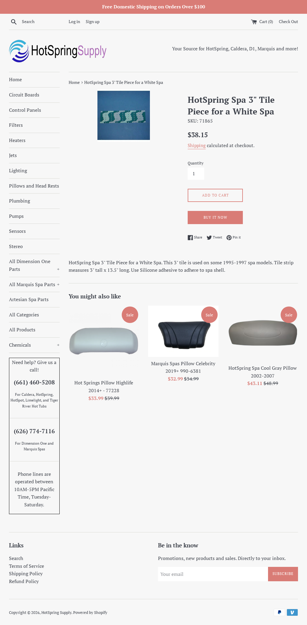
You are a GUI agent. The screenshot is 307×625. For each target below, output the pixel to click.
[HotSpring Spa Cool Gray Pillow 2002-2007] (263, 333)
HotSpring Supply (56, 612)
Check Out (288, 21)
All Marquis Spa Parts (34, 284)
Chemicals (34, 345)
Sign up (93, 21)
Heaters (17, 140)
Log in (74, 21)
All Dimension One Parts (34, 265)
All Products (22, 329)
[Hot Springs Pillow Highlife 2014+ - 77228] (104, 341)
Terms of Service (26, 566)
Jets (13, 155)
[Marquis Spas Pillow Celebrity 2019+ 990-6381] (183, 331)
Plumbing (19, 200)
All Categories (24, 314)
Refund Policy (24, 581)
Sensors (17, 231)
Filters (16, 125)
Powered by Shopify (90, 612)
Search (16, 558)
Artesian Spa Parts (29, 299)
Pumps (16, 216)
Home (15, 79)
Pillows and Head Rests (34, 185)
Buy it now (215, 217)
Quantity (196, 163)
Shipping (197, 145)
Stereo (16, 246)
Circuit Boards (24, 94)
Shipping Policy (26, 573)
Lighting (18, 170)
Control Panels (25, 110)
